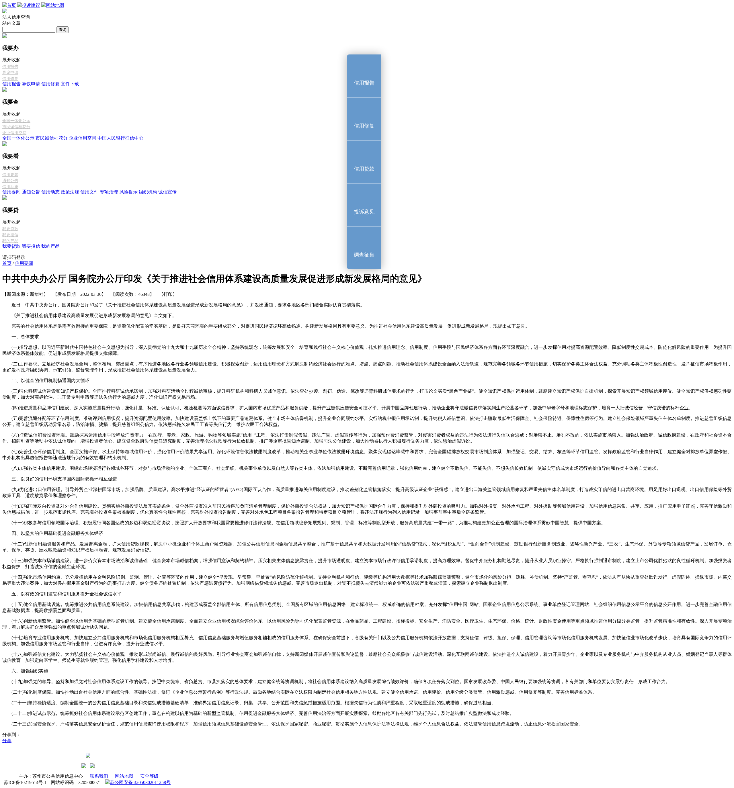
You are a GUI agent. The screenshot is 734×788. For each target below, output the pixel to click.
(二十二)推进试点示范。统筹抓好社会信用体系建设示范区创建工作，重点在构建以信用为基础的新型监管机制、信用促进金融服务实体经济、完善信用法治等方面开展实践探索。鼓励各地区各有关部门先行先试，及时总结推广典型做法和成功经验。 (262, 713)
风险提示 (128, 191)
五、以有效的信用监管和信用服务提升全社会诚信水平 (66, 593)
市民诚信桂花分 (52, 138)
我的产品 (50, 246)
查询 (62, 30)
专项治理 (109, 191)
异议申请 (31, 83)
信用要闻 (11, 191)
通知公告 (31, 191)
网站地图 (124, 776)
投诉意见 (364, 212)
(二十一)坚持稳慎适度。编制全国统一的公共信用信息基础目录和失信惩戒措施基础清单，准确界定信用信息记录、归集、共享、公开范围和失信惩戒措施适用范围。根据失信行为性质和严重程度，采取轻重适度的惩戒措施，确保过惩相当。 (253, 702)
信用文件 (89, 191)
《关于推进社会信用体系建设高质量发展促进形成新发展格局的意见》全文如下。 (94, 315)
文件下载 (70, 83)
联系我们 (99, 776)
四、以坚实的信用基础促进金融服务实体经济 (57, 533)
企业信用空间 (82, 138)
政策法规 (70, 191)
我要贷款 (11, 246)
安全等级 (149, 776)
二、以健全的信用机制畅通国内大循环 (50, 380)
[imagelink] (83, 765)
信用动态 (50, 191)
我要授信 (31, 246)
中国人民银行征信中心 (120, 138)
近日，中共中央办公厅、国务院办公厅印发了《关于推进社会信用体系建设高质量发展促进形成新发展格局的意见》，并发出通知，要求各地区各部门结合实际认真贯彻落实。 (188, 304)
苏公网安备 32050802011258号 (140, 782)
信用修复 (50, 83)
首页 (6, 263)
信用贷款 (364, 169)
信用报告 (11, 83)
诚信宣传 (167, 191)
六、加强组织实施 (29, 670)
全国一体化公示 (18, 138)
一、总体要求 (25, 336)
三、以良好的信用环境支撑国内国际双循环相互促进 (64, 478)
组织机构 (148, 191)
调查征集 (364, 255)
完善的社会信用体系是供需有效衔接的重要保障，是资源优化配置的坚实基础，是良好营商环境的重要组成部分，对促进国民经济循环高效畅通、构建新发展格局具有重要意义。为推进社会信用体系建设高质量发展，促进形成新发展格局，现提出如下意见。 (270, 326)
